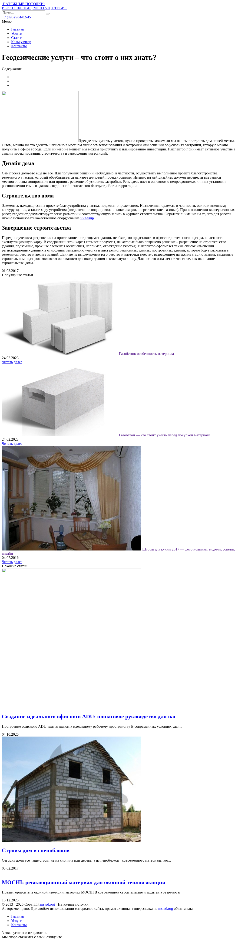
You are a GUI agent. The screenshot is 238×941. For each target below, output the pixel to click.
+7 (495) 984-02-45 (16, 17)
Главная (17, 29)
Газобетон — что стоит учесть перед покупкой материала (164, 435)
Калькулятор (21, 42)
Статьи (16, 38)
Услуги (16, 33)
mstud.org (47, 904)
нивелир (87, 218)
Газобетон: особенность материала (146, 354)
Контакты (19, 46)
